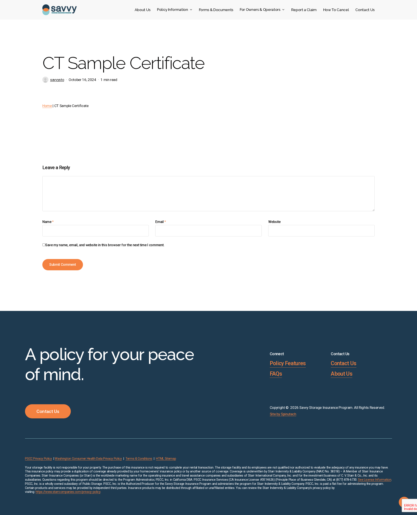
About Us (341, 374)
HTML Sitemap (166, 459)
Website (274, 222)
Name (48, 222)
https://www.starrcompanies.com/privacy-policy (68, 492)
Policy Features (288, 363)
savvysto (57, 80)
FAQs (276, 374)
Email (160, 222)
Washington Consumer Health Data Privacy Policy (88, 459)
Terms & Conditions (139, 459)
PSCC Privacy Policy (38, 459)
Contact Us (343, 363)
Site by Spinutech (283, 414)
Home (47, 106)
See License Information (374, 480)
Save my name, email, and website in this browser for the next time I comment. (104, 245)
